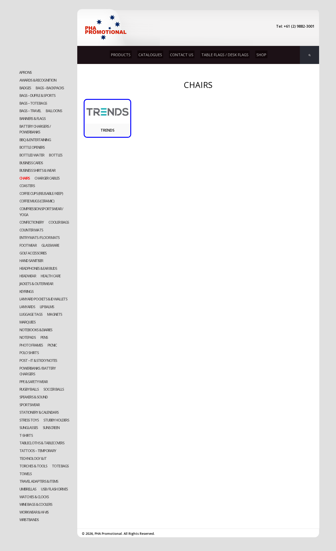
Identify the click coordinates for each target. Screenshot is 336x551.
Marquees (27, 322)
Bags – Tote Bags (33, 103)
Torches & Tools (33, 466)
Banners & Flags (32, 118)
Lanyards (27, 306)
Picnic (52, 345)
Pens (44, 337)
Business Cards (31, 162)
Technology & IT (33, 458)
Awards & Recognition (37, 80)
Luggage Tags (31, 314)
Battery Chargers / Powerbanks (35, 129)
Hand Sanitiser (31, 260)
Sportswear (29, 404)
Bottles (55, 155)
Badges (25, 87)
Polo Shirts (29, 352)
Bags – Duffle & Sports (37, 95)
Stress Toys (29, 420)
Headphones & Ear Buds (38, 268)
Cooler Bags (58, 222)
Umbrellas (27, 489)
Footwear (28, 245)
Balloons (54, 110)
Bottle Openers (32, 147)
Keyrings (26, 291)
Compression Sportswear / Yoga (41, 211)
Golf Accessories (33, 253)
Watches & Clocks (34, 496)
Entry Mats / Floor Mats (39, 237)
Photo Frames (31, 345)
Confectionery (31, 222)
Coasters (27, 185)
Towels (25, 473)
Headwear (27, 275)
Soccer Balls (53, 389)
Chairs (24, 178)
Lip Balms (47, 306)
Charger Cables (47, 178)
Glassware (50, 245)
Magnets (54, 314)
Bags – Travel (30, 110)
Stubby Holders (56, 420)
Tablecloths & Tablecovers (41, 442)
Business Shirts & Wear (37, 170)
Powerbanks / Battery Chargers (37, 371)
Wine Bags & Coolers (35, 504)
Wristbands (29, 519)
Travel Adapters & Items (38, 481)
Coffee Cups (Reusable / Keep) (41, 193)
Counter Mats (31, 230)
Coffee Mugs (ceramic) (36, 201)
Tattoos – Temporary (37, 450)
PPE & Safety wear (33, 381)
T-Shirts (26, 435)
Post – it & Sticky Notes (38, 360)
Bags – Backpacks (50, 87)
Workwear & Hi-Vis (34, 512)
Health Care (50, 275)
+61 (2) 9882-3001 (299, 26)
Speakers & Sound (33, 397)
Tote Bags (60, 466)
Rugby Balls (29, 389)
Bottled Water (31, 155)
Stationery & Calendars (39, 412)
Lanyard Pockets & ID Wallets (43, 299)
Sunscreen (51, 427)
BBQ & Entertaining (35, 139)
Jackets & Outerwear (36, 283)
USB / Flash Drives (54, 489)
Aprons (25, 72)
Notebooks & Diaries (35, 329)
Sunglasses (28, 427)
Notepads (27, 337)
